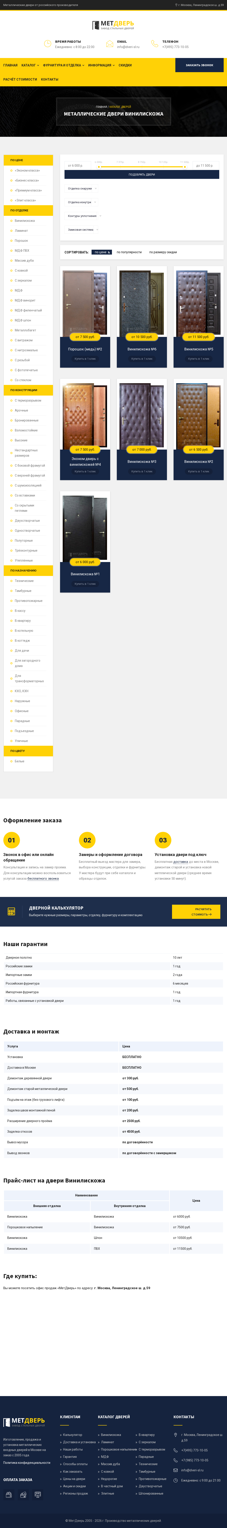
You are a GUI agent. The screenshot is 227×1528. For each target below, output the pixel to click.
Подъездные (24, 731)
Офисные (22, 711)
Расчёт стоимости (20, 79)
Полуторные (24, 540)
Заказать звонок (199, 65)
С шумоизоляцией (28, 485)
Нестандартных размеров (26, 452)
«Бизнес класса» (27, 180)
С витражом (24, 340)
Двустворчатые (150, 1486)
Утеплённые (24, 560)
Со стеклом (23, 380)
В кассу (20, 610)
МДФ (19, 290)
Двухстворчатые (27, 520)
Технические (24, 581)
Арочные (21, 410)
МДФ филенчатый (28, 310)
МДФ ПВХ (22, 250)
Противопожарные (29, 601)
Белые (19, 761)
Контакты (49, 79)
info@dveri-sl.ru (128, 47)
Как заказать (72, 1471)
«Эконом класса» (27, 170)
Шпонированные (151, 1493)
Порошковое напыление (119, 1449)
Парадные (22, 721)
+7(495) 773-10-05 (175, 47)
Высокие (21, 440)
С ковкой (21, 270)
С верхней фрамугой (30, 475)
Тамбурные (23, 591)
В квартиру (23, 620)
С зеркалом (23, 280)
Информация (99, 65)
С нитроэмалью (26, 350)
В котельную (24, 630)
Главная (10, 65)
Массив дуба (24, 260)
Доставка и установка (79, 1442)
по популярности (129, 252)
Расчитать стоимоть (201, 911)
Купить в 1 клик (85, 358)
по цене (100, 252)
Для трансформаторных (29, 678)
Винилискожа (25, 220)
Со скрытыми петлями (24, 508)
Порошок (21, 240)
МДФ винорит (25, 300)
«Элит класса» (25, 200)
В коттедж (22, 640)
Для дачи (22, 650)
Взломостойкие (26, 430)
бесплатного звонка (43, 879)
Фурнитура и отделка (62, 65)
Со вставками (25, 495)
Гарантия (70, 1456)
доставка (180, 862)
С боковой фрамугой (30, 465)
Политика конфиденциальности (26, 1462)
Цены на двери (74, 1479)
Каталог (29, 65)
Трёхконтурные (26, 550)
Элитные (107, 1493)
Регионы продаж (75, 1493)
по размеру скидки (163, 252)
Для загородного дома (27, 663)
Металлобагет (25, 330)
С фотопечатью (26, 370)
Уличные (21, 741)
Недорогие (109, 1479)
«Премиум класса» (28, 190)
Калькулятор (72, 1435)
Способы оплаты (75, 1464)
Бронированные (27, 420)
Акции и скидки (74, 1486)
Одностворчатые (27, 530)
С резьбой (22, 360)
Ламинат (21, 230)
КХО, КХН (21, 691)
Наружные (22, 701)
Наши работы (73, 1449)
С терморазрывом (28, 400)
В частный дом (112, 1486)
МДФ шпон (23, 320)
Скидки (125, 65)
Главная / (103, 107)
